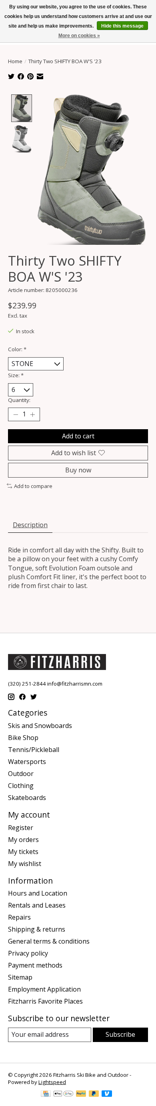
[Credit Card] (46, 1094)
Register (20, 827)
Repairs (19, 917)
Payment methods (35, 965)
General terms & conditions (49, 941)
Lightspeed (52, 1082)
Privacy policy (28, 953)
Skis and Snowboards (40, 725)
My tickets (23, 851)
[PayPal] (81, 1094)
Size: (16, 375)
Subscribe (120, 1034)
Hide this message (122, 26)
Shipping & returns (36, 929)
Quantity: (19, 400)
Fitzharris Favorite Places (45, 1001)
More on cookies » (79, 35)
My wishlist (24, 863)
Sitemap (20, 977)
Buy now (78, 470)
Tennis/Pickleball (33, 749)
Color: (17, 349)
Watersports (27, 761)
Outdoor (21, 773)
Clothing (21, 785)
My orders (23, 839)
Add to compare (33, 486)
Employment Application (44, 989)
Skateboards (27, 797)
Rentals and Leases (37, 905)
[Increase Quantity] (32, 414)
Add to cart (78, 436)
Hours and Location (37, 893)
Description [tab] (30, 524)
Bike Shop (23, 737)
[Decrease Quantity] (15, 414)
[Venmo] (107, 1094)
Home (15, 61)
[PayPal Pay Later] (94, 1094)
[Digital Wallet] (63, 1094)
